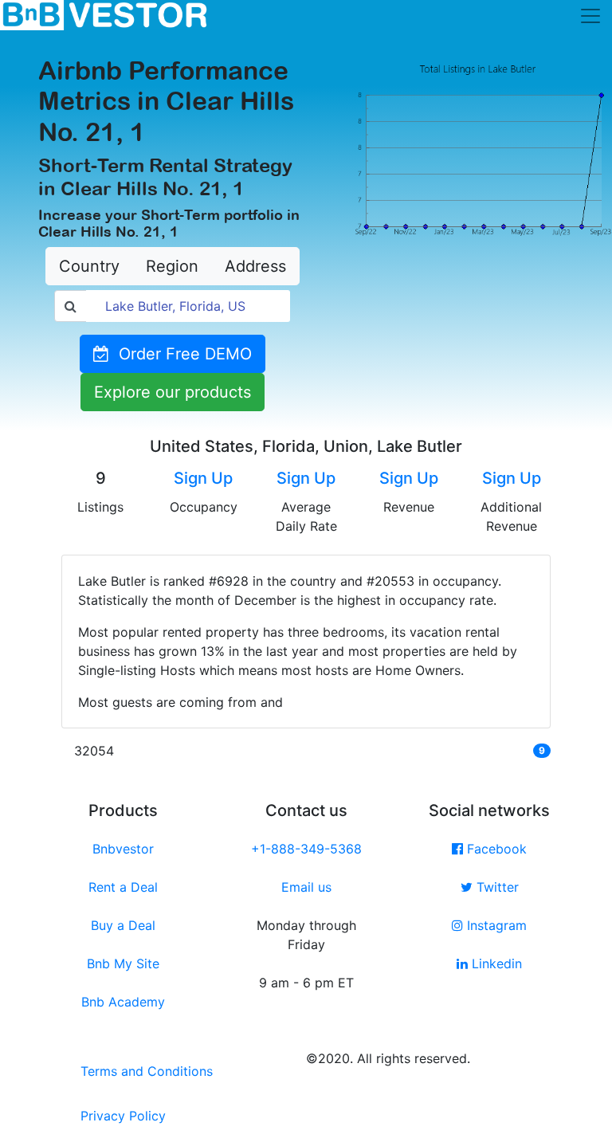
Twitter (496, 887)
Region (172, 266)
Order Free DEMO (180, 353)
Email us (306, 887)
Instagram (495, 925)
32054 (94, 751)
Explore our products (172, 392)
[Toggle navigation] (590, 16)
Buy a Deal (123, 925)
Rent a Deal (123, 887)
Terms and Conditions (146, 1071)
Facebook (495, 849)
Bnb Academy (123, 1002)
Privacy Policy (123, 1116)
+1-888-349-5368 (306, 849)
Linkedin (495, 963)
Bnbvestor (123, 849)
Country (89, 266)
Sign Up (203, 478)
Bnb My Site (123, 963)
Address (255, 266)
